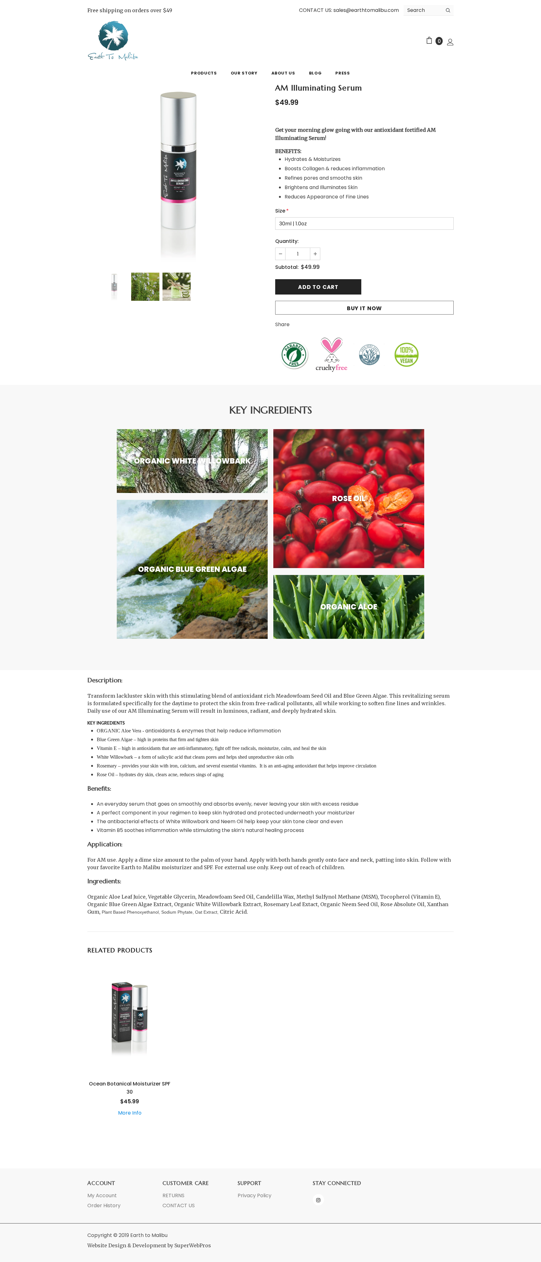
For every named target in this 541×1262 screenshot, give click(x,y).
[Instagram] (318, 1199)
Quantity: (287, 241)
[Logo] (113, 40)
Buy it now (364, 308)
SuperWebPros (192, 1245)
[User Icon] (450, 41)
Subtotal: (287, 267)
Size (282, 210)
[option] (176, 174)
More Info (130, 1112)
